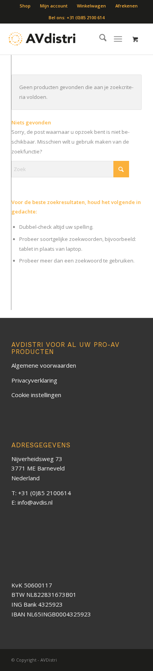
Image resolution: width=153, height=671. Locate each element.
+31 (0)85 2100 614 (85, 17)
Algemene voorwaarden (43, 365)
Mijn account (53, 6)
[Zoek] (99, 39)
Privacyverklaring (34, 380)
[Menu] (118, 38)
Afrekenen (126, 6)
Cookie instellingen (36, 395)
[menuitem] (25, 6)
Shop (25, 6)
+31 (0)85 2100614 (44, 493)
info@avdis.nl (35, 502)
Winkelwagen (91, 6)
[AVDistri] (42, 39)
